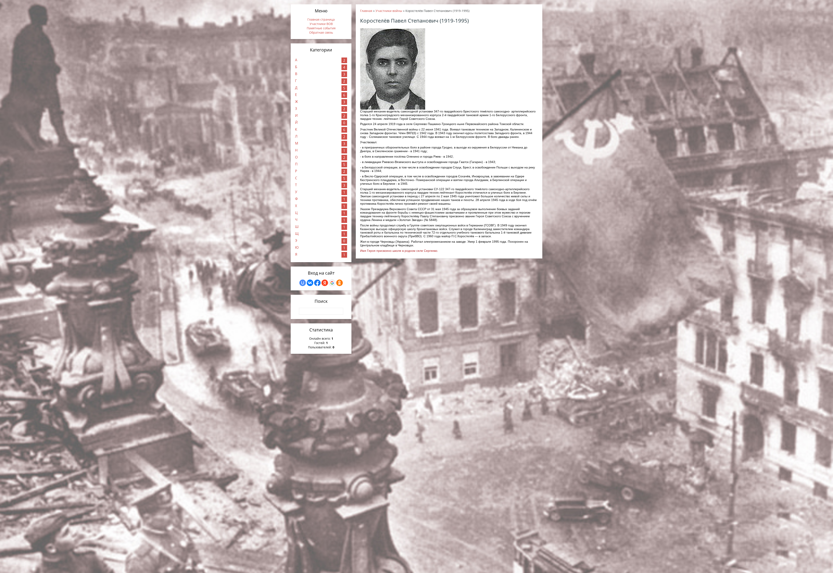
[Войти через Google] (332, 283)
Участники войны (389, 11)
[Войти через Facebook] (317, 283)
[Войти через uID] (302, 283)
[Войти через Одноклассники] (339, 283)
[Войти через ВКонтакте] (310, 283)
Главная (366, 11)
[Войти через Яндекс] (324, 283)
